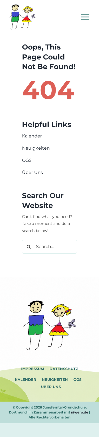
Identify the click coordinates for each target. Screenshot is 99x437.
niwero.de (79, 412)
